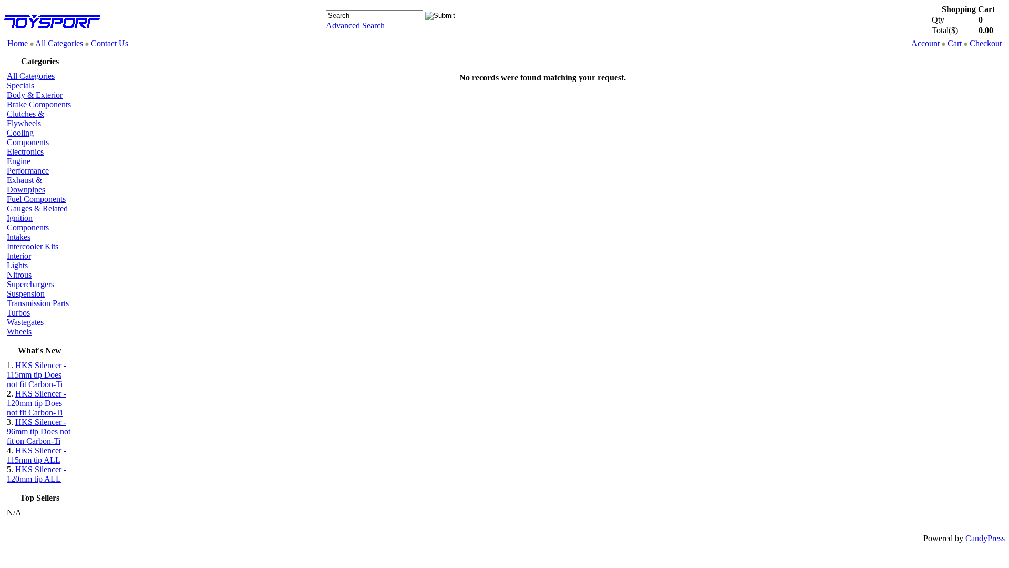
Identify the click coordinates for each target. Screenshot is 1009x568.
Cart (955, 43)
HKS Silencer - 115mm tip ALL (36, 455)
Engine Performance (28, 166)
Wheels (19, 331)
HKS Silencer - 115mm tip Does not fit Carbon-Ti (36, 375)
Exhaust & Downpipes (26, 185)
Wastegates (25, 322)
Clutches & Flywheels (25, 118)
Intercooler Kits (32, 246)
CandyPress (985, 538)
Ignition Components (28, 223)
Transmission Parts (38, 303)
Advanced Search (355, 25)
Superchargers (30, 284)
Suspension (26, 293)
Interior (19, 255)
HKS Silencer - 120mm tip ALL (36, 474)
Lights (17, 265)
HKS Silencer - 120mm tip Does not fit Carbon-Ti (36, 403)
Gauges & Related (37, 208)
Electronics (25, 151)
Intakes (18, 236)
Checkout (986, 43)
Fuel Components (36, 199)
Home (17, 43)
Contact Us (109, 43)
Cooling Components (28, 137)
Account (925, 43)
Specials (20, 85)
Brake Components (39, 104)
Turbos (18, 312)
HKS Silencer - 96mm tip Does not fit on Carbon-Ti (38, 431)
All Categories (59, 43)
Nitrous (19, 274)
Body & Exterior (35, 94)
